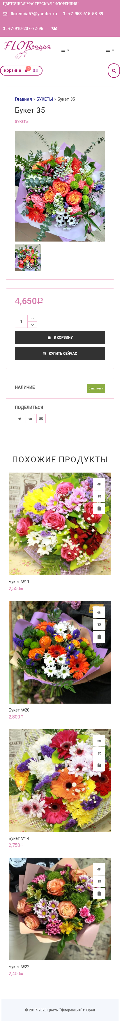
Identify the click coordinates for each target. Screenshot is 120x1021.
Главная (23, 99)
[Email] (41, 418)
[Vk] (54, 28)
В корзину (63, 337)
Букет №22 (19, 966)
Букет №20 (19, 710)
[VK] (30, 418)
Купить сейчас (63, 354)
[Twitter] (19, 418)
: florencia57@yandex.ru (32, 13)
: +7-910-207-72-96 (24, 28)
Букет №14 (19, 838)
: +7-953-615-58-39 (84, 13)
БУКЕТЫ (44, 99)
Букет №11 (19, 581)
